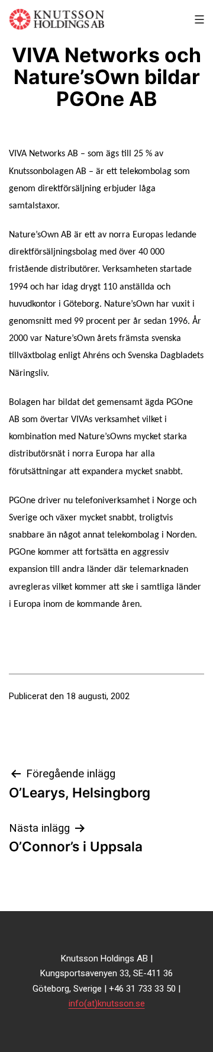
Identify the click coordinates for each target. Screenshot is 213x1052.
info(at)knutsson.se (107, 1003)
